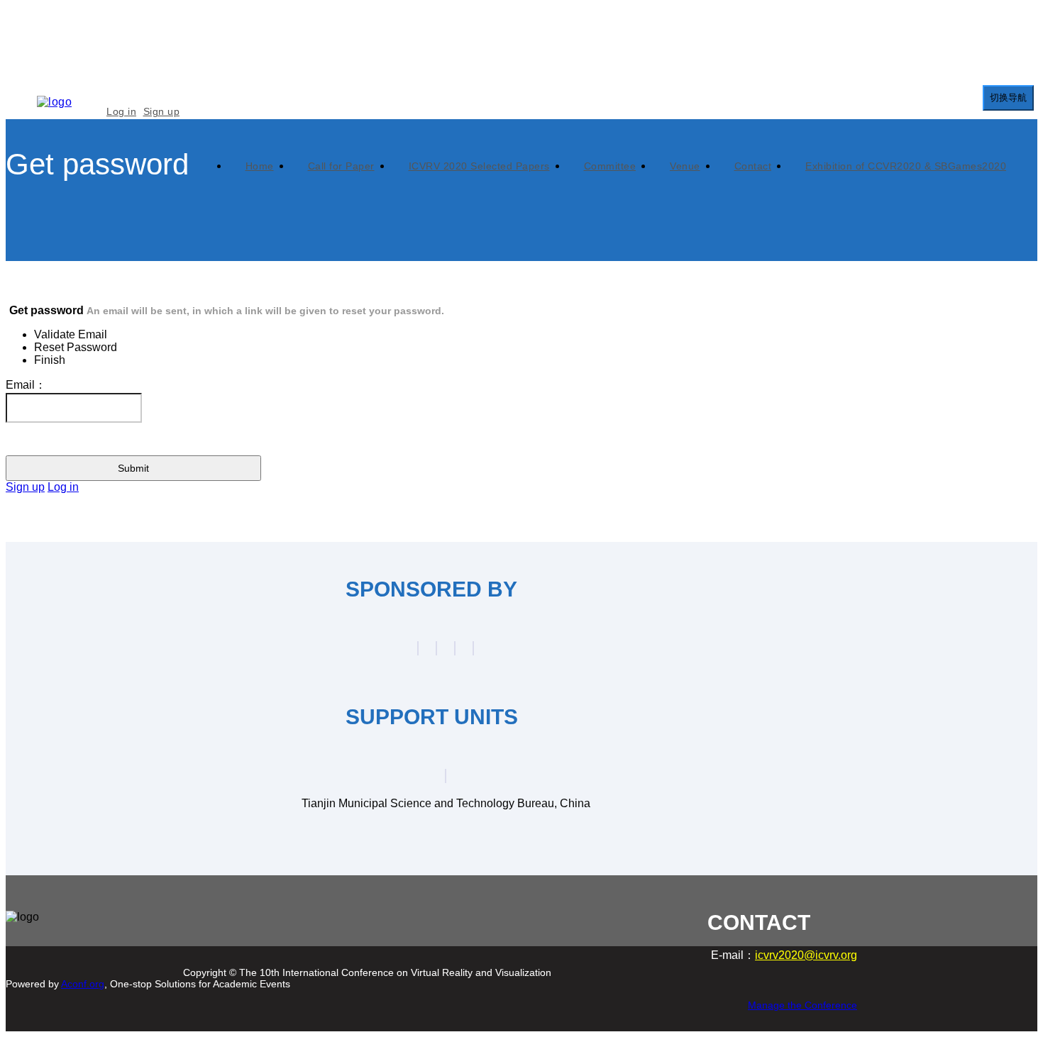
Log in (121, 111)
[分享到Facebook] (91, 949)
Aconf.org (82, 983)
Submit (133, 468)
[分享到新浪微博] (20, 949)
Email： (26, 385)
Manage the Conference (802, 1005)
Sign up (161, 111)
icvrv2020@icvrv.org (806, 955)
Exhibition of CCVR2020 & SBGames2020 (905, 166)
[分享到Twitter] (126, 949)
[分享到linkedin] (162, 949)
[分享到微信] (55, 949)
